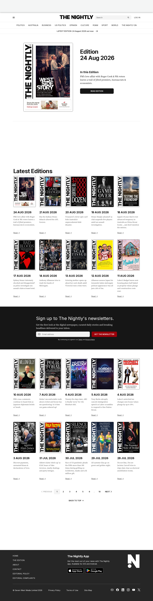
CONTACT (17, 569)
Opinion (73, 25)
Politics (20, 25)
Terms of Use (72, 590)
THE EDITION (19, 560)
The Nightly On (129, 25)
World (114, 25)
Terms (80, 339)
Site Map (88, 590)
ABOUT (16, 565)
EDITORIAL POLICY (21, 574)
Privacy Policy (90, 339)
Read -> (16, 233)
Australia (33, 25)
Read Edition (97, 91)
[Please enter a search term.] (128, 18)
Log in (137, 18)
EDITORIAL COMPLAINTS (24, 578)
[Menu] (14, 17)
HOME (15, 556)
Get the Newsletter (104, 334)
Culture (85, 25)
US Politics (60, 25)
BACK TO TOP (75, 500)
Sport (105, 25)
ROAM (95, 25)
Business (46, 25)
